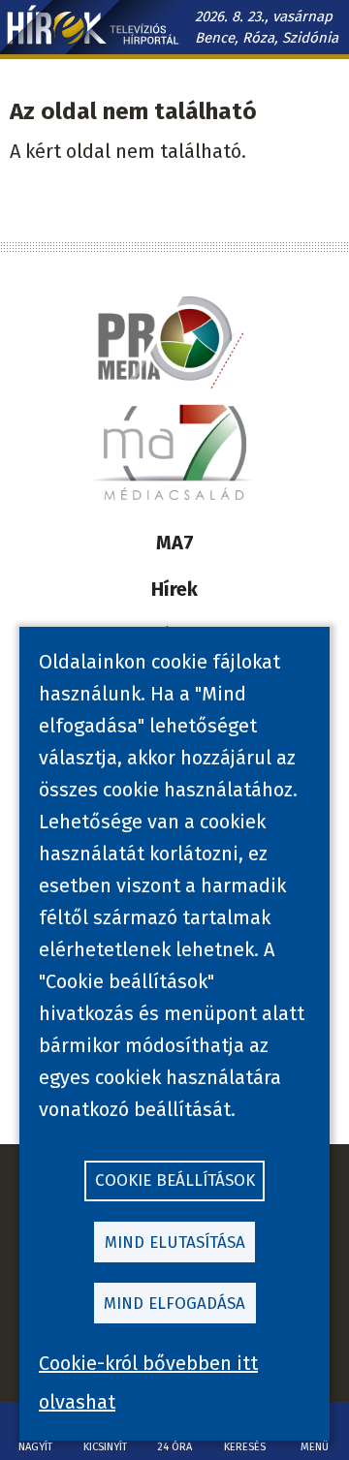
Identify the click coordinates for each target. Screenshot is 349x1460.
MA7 (175, 542)
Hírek (174, 589)
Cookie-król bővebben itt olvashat (148, 1382)
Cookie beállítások (175, 1180)
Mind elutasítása (175, 1242)
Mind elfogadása (174, 1303)
